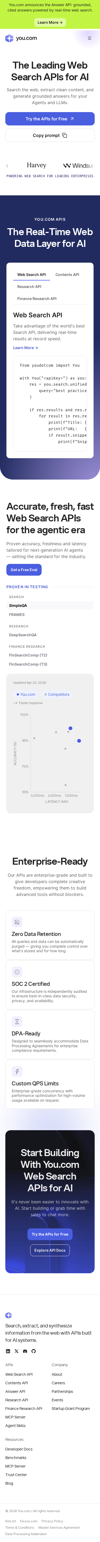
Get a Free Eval (24, 569)
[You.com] (50, 1315)
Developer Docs (19, 1449)
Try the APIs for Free (46, 118)
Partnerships (62, 1392)
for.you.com (28, 1521)
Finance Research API (23, 1409)
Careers (58, 1383)
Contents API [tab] (67, 274)
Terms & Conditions (19, 1527)
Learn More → (50, 22)
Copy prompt (46, 135)
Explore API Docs (50, 1250)
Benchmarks (15, 1458)
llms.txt (10, 1521)
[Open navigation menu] (90, 38)
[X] (16, 1351)
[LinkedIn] (8, 1351)
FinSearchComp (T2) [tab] (28, 655)
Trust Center (16, 1475)
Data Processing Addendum (26, 1534)
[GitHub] (33, 1351)
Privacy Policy (52, 1521)
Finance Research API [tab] (37, 298)
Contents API (16, 1383)
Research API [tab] (29, 286)
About (57, 1375)
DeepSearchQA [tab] (23, 634)
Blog (9, 1483)
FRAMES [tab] (17, 614)
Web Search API (19, 1375)
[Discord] (25, 1351)
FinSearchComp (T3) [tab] (28, 664)
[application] (50, 758)
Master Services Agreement (59, 1527)
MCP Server (15, 1417)
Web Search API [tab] (31, 274)
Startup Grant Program (71, 1409)
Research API (16, 1400)
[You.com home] (21, 38)
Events (57, 1400)
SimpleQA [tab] (18, 605)
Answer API (15, 1392)
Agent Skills (15, 1426)
